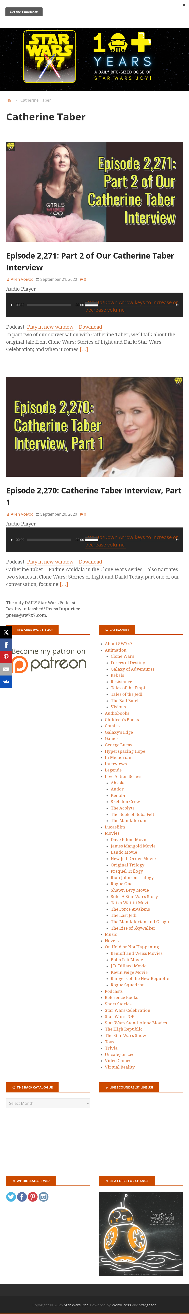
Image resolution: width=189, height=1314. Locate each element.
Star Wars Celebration (127, 1010)
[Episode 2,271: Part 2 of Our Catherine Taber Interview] (94, 246)
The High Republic (123, 1029)
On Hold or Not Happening (132, 946)
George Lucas (118, 744)
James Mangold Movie (133, 846)
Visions (118, 706)
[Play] (12, 305)
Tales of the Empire (130, 687)
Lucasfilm (115, 827)
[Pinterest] (6, 657)
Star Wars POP (119, 1016)
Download (90, 327)
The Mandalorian (128, 820)
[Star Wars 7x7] (94, 56)
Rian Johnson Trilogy (132, 877)
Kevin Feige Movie (129, 972)
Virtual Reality (120, 1067)
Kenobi (118, 795)
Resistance (121, 681)
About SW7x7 (118, 643)
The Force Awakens (130, 909)
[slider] (131, 541)
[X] (6, 632)
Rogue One (121, 883)
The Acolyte (123, 808)
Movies (112, 833)
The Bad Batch (125, 700)
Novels (112, 940)
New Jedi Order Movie (133, 858)
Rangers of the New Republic (140, 978)
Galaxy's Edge (119, 732)
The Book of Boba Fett (132, 814)
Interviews (116, 763)
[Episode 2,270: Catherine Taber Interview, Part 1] (94, 481)
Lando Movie (124, 852)
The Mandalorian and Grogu (140, 921)
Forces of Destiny (128, 662)
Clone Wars (122, 656)
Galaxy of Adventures (133, 669)
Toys (109, 1041)
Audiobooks (117, 713)
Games (111, 738)
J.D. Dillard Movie (128, 965)
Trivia (111, 1048)
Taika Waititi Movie (131, 902)
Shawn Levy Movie (130, 890)
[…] (84, 349)
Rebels (117, 675)
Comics (112, 725)
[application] (94, 305)
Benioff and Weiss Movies (136, 953)
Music (111, 934)
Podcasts (114, 991)
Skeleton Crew (125, 801)
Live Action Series (123, 776)
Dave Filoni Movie (129, 839)
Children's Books (122, 719)
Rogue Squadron (128, 984)
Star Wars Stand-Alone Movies (136, 1022)
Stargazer (147, 1304)
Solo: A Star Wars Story (134, 896)
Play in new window (50, 327)
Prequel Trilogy (127, 871)
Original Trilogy (127, 865)
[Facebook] (6, 644)
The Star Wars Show (125, 1035)
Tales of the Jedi (126, 694)
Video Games (118, 1060)
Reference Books (121, 997)
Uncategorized (120, 1054)
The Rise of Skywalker (133, 928)
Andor (117, 789)
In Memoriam (119, 757)
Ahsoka (118, 782)
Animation (115, 650)
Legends (113, 770)
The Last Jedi (124, 915)
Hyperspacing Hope (125, 751)
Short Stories (118, 1003)
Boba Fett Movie (127, 959)
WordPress (121, 1304)
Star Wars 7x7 (76, 1304)
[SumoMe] (6, 682)
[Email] (6, 669)
